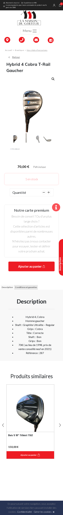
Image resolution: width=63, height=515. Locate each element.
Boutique (19, 50)
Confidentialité (24, 511)
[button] (53, 79)
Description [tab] (7, 287)
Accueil (8, 50)
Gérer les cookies (43, 511)
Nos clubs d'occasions (37, 50)
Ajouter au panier (30, 266)
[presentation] (3, 423)
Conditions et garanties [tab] (26, 287)
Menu (27, 31)
